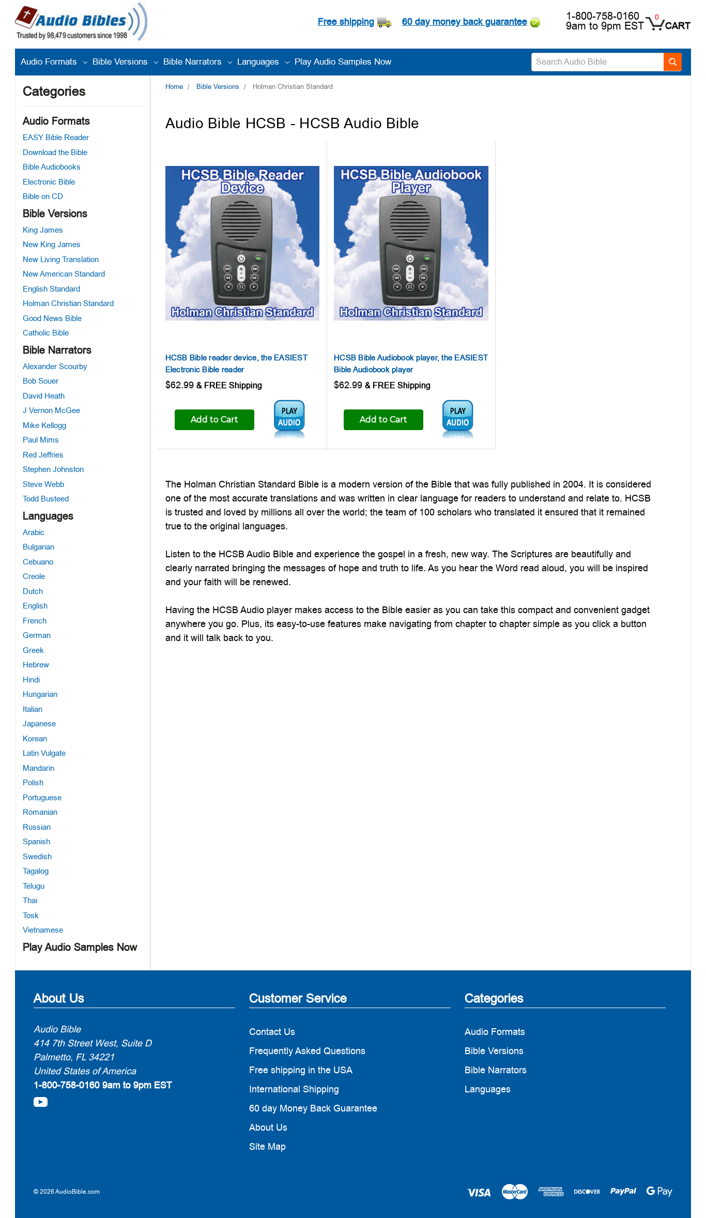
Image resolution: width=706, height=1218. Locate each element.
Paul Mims (41, 439)
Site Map (267, 1146)
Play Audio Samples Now (343, 61)
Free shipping (346, 21)
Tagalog (36, 870)
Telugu (33, 885)
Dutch (33, 591)
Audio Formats (50, 61)
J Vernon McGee (51, 410)
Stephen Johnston (53, 469)
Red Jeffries (43, 454)
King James (43, 229)
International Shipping (294, 1089)
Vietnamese (43, 929)
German (37, 635)
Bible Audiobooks (52, 166)
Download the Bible (55, 152)
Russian (37, 826)
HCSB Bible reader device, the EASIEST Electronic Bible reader (236, 363)
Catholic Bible (46, 332)
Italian (32, 709)
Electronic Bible (49, 181)
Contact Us (272, 1031)
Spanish (36, 841)
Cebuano (38, 561)
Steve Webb (43, 484)
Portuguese (42, 797)
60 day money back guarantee (464, 21)
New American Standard (64, 273)
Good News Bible (52, 318)
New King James (52, 244)
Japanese (39, 723)
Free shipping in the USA (300, 1069)
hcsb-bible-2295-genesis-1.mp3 (289, 419)
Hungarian (40, 694)
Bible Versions (121, 61)
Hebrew (36, 664)
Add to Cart (214, 419)
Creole (34, 576)
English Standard (51, 288)
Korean (35, 738)
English (35, 605)
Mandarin (38, 768)
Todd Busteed (46, 498)
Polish (33, 782)
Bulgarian (38, 546)
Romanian (40, 811)
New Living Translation (61, 259)
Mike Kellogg (44, 425)
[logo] (81, 23)
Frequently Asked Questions (307, 1050)
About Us (268, 1127)
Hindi (31, 679)
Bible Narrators (193, 61)
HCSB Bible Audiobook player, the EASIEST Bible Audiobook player (411, 363)
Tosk (31, 915)
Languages (259, 61)
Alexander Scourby (55, 366)
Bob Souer (40, 380)
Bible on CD (43, 196)
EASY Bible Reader (56, 137)
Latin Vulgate (44, 753)
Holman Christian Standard (68, 303)
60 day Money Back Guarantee (313, 1108)
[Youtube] (41, 1102)
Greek (33, 650)
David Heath (44, 395)
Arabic (33, 532)
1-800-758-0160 (602, 16)
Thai (30, 900)
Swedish (37, 856)
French (35, 620)
